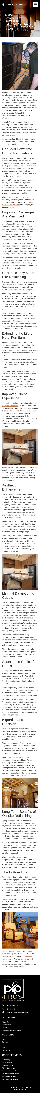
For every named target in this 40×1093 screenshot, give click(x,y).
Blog (3, 1048)
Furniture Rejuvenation (10, 1071)
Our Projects (6, 1025)
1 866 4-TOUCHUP (14, 5)
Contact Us (6, 1050)
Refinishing (6, 1060)
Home (4, 1039)
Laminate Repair (8, 1065)
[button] (35, 4)
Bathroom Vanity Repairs (11, 1074)
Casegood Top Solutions (10, 1079)
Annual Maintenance (9, 1076)
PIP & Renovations (8, 1068)
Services (5, 1042)
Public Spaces (7, 1062)
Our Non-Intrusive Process (11, 1030)
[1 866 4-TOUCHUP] (3, 4)
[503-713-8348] (3, 1009)
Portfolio (5, 1027)
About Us (5, 1022)
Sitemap (5, 1045)
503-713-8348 (10, 1009)
